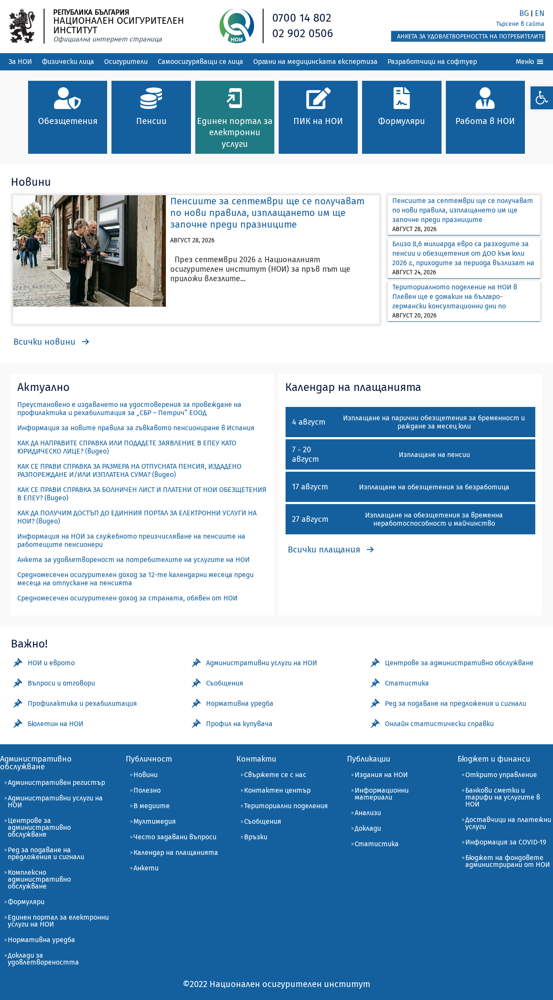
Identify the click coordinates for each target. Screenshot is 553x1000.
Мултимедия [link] (154, 821)
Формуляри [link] (26, 902)
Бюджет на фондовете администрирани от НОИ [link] (507, 861)
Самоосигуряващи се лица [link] (200, 61)
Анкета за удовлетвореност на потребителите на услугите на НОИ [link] (133, 560)
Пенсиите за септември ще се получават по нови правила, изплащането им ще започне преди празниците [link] (267, 212)
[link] (542, 97)
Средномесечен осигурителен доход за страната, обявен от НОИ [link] (127, 598)
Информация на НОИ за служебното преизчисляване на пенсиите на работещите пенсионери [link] (131, 540)
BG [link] (524, 13)
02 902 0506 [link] (302, 33)
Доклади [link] (368, 828)
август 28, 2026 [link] (192, 240)
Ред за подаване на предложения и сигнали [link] (46, 853)
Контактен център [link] (277, 790)
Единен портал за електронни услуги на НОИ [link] (58, 920)
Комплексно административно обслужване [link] (39, 879)
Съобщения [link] (262, 821)
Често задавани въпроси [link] (174, 837)
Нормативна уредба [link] (41, 940)
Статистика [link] (377, 844)
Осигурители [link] (126, 61)
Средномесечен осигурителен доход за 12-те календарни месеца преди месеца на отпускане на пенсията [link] (135, 579)
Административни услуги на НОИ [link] (55, 801)
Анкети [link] (146, 868)
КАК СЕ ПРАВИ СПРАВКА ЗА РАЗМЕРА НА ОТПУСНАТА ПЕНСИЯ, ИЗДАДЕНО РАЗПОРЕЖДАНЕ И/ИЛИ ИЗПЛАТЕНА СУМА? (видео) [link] (129, 470)
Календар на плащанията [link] (175, 852)
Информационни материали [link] (382, 793)
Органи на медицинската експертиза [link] (315, 61)
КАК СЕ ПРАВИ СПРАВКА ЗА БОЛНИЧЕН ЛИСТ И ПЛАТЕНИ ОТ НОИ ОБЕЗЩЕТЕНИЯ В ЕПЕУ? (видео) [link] (142, 494)
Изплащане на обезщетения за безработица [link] (434, 487)
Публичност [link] (149, 759)
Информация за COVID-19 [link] (505, 842)
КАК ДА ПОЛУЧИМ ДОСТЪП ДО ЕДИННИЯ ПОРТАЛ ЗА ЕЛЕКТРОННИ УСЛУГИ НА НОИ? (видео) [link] (137, 517)
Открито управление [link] (501, 775)
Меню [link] (526, 61)
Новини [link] (145, 775)
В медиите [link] (151, 806)
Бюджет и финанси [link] (494, 759)
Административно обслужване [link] (36, 762)
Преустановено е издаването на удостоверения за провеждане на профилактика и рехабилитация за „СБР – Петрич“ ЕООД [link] (129, 408)
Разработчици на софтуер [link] (432, 61)
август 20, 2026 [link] (414, 315)
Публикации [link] (368, 759)
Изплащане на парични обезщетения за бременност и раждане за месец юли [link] (434, 422)
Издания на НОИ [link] (381, 775)
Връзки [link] (255, 837)
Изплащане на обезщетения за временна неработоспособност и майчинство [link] (434, 519)
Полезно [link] (147, 790)
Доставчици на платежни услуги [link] (508, 823)
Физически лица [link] (68, 61)
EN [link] (539, 13)
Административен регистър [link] (56, 782)
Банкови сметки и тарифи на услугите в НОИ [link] (502, 797)
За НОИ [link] (20, 61)
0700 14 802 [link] (301, 18)
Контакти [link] (256, 759)
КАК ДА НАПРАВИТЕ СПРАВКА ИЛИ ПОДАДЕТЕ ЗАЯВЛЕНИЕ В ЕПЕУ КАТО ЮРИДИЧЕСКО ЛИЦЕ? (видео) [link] (126, 447)
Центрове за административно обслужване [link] (39, 827)
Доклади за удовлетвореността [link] (43, 958)
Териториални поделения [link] (286, 806)
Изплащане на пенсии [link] (434, 455)
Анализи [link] (368, 813)
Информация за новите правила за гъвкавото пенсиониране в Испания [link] (135, 428)
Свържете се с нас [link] (275, 775)
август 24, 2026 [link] (414, 272)
